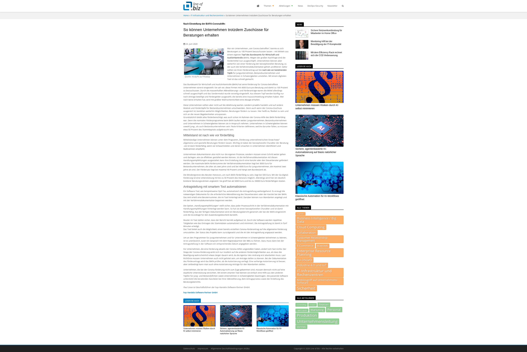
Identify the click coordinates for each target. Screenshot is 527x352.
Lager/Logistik (302, 310)
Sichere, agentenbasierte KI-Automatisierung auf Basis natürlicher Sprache (232, 331)
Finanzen (324, 304)
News (300, 6)
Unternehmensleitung (317, 321)
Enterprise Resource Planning (314, 253)
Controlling (301, 304)
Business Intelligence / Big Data (316, 220)
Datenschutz (189, 348)
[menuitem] (258, 6)
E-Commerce (305, 246)
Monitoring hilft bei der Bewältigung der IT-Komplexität (326, 42)
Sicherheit (306, 288)
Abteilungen (284, 6)
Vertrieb (301, 326)
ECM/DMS (322, 245)
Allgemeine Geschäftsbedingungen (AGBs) (230, 348)
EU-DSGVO (304, 260)
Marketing (317, 310)
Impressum (203, 348)
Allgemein (300, 214)
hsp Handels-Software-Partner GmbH (200, 292)
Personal (334, 309)
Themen (267, 6)
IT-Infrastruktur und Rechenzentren (207, 15)
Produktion (307, 315)
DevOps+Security (315, 6)
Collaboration (306, 232)
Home (186, 15)
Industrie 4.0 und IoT (311, 265)
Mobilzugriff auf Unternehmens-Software (317, 281)
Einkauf (312, 305)
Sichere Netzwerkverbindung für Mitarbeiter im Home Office (326, 31)
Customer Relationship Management (312, 239)
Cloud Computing (311, 227)
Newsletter (332, 6)
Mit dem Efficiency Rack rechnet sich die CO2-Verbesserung (326, 53)
